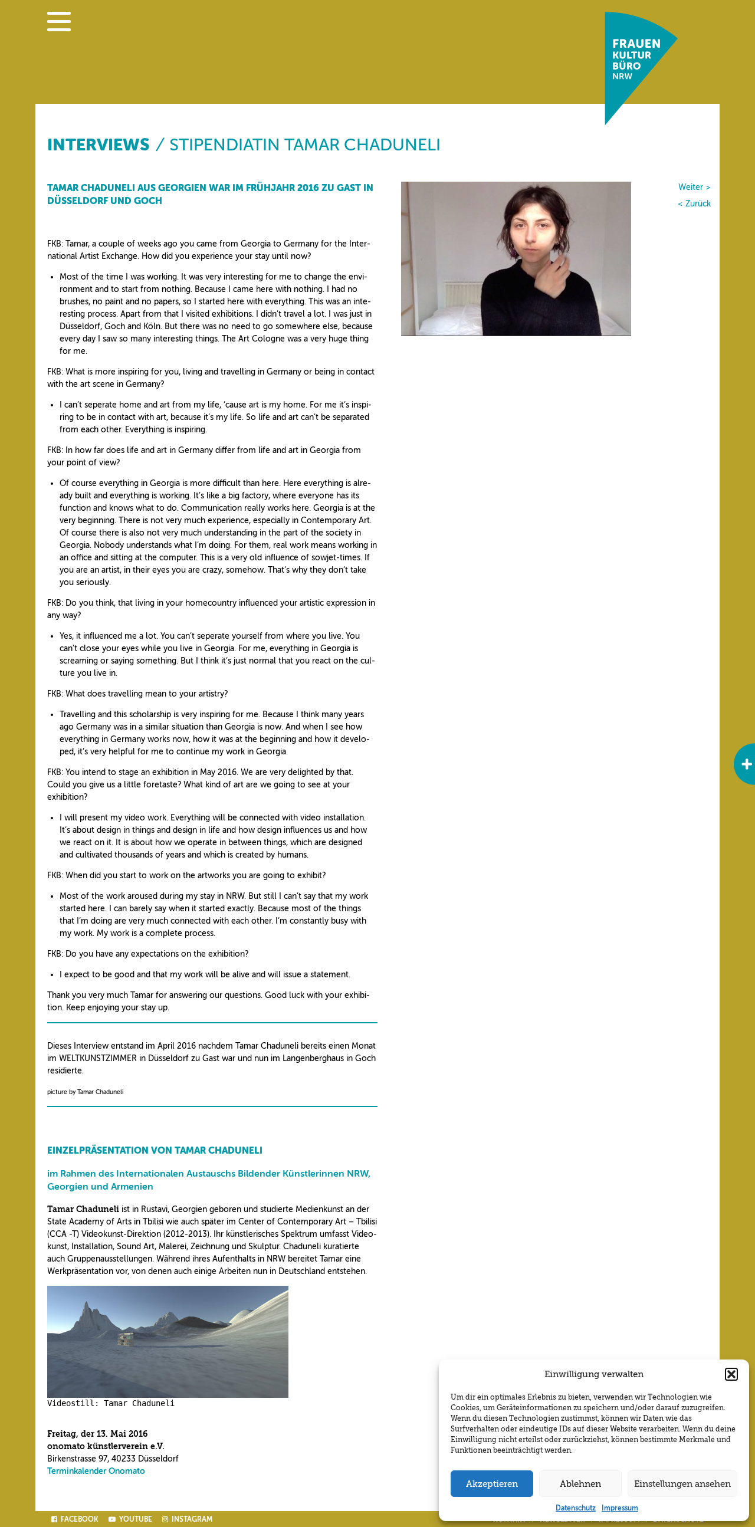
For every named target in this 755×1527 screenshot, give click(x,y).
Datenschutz (576, 1508)
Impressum (620, 1508)
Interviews (98, 144)
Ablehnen (580, 1484)
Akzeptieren (492, 1484)
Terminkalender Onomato (96, 1471)
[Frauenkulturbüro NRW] (641, 122)
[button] (731, 1374)
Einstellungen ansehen (682, 1484)
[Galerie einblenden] (744, 764)
